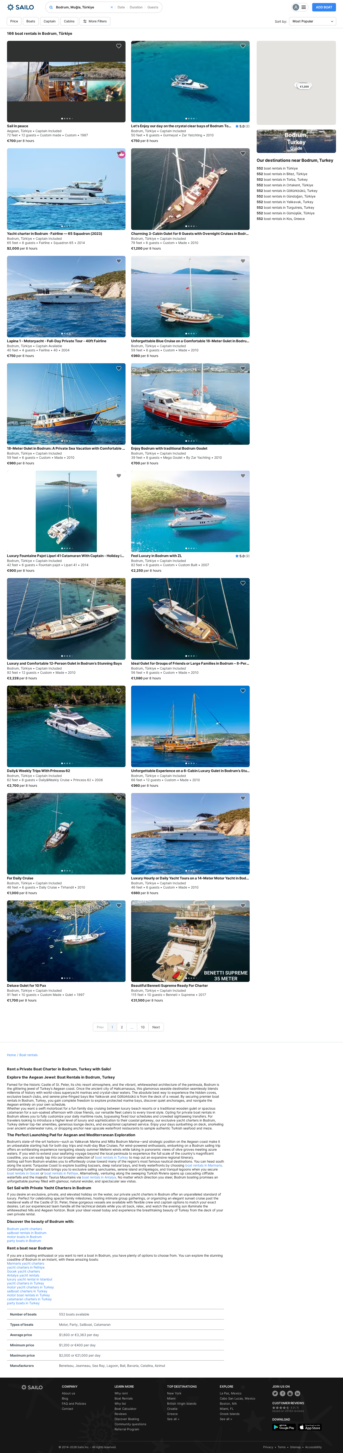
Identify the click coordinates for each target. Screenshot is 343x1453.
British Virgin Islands (181, 1403)
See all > (173, 1419)
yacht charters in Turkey (25, 1283)
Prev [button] (100, 1027)
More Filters (98, 21)
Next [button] (156, 1027)
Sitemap (295, 1447)
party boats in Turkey (23, 1303)
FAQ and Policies (74, 1403)
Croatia (172, 1409)
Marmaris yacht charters (25, 1263)
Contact (67, 1409)
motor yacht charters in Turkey (30, 1287)
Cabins (69, 21)
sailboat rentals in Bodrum (26, 1233)
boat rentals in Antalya (99, 1177)
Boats (30, 21)
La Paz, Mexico (231, 1393)
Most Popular (303, 21)
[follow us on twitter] (275, 1393)
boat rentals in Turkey (111, 1157)
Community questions (130, 1424)
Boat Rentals (124, 1398)
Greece (172, 1414)
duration (136, 7)
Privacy (268, 1447)
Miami (171, 1398)
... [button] (131, 1027)
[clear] (112, 7)
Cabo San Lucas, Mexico (237, 1398)
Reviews (121, 1414)
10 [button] (143, 1027)
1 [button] (112, 1027)
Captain (50, 21)
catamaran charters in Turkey (29, 1299)
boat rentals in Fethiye (61, 1173)
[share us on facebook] (282, 1393)
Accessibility (313, 1447)
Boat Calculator (125, 1409)
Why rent (121, 1393)
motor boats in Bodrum (24, 1237)
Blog (65, 1398)
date (121, 7)
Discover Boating (127, 1419)
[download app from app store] (310, 1427)
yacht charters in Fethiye (26, 1267)
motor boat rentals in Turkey (28, 1295)
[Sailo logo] (40, 1387)
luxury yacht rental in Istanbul (29, 1279)
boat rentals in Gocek (23, 1173)
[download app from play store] (284, 1427)
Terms (282, 1447)
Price (14, 21)
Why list (120, 1403)
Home (11, 1055)
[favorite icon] (119, 46)
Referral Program (127, 1429)
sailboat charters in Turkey (27, 1291)
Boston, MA (228, 1403)
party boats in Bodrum (24, 1241)
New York (174, 1393)
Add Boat (324, 7)
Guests (152, 7)
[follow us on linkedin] (297, 1393)
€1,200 (304, 86)
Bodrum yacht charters (24, 1229)
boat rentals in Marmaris (203, 1165)
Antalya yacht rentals (23, 1275)
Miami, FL (227, 1409)
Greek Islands (230, 1414)
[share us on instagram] (290, 1393)
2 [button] (122, 1027)
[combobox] (84, 7)
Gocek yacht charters (23, 1271)
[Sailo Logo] (20, 7)
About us (68, 1393)
